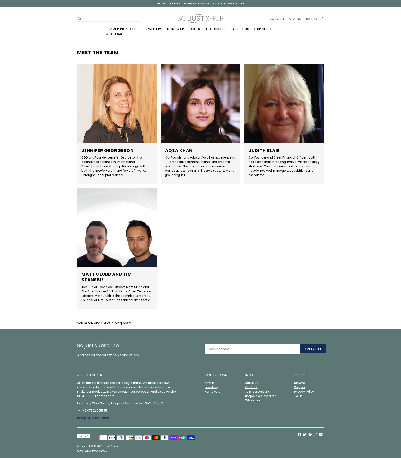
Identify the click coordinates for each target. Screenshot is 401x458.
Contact (251, 387)
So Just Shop (109, 446)
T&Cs (298, 396)
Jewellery (153, 29)
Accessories (216, 29)
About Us (241, 29)
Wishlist (295, 19)
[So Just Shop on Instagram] (315, 434)
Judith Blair (264, 150)
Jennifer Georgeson (107, 150)
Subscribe (313, 348)
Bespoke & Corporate (260, 396)
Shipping (300, 387)
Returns (299, 383)
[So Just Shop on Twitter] (304, 434)
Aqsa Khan (179, 150)
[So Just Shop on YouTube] (321, 434)
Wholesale (115, 34)
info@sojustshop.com (93, 418)
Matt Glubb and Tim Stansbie (106, 277)
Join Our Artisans (257, 391)
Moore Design (100, 450)
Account (278, 19)
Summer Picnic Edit (123, 29)
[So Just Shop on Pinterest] (310, 434)
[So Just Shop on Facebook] (299, 434)
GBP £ (82, 436)
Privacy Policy (304, 391)
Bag (315, 19)
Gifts (195, 29)
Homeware (176, 29)
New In (209, 383)
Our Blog (262, 29)
